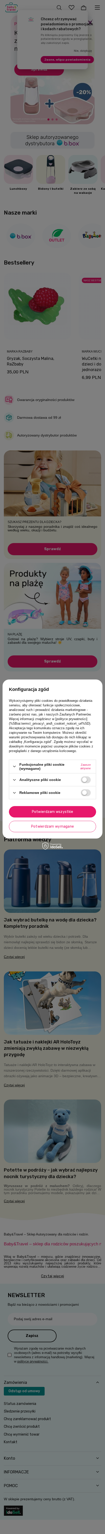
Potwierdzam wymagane (52, 826)
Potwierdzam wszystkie (52, 812)
